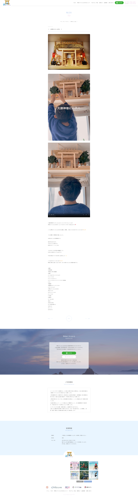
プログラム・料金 (94, 2)
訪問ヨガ (101, 2)
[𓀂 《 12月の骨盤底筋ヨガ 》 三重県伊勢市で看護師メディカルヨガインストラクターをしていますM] (84, 465)
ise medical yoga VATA (70, 494)
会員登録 (105, 2)
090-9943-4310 (131, 2)
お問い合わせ (111, 2)
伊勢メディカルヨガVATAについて (83, 2)
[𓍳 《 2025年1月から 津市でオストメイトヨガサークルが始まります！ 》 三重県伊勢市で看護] (74, 475)
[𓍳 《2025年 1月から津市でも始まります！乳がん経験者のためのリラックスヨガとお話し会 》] (84, 475)
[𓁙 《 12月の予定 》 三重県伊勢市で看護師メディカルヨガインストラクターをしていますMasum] (93, 465)
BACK (69, 318)
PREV (49, 318)
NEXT (89, 318)
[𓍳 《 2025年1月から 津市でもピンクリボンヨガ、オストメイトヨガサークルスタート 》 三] (93, 475)
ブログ (74, 2)
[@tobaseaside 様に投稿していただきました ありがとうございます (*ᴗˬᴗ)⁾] (74, 465)
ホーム (48, 491)
